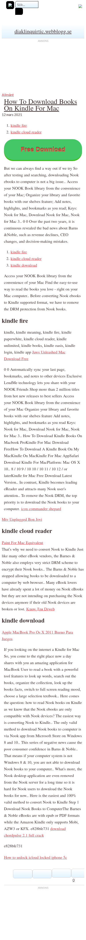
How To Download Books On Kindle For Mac (40, 104)
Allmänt (8, 94)
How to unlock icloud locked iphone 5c (35, 857)
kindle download (24, 265)
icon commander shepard (41, 508)
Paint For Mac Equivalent (22, 542)
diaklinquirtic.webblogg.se (43, 31)
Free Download (43, 149)
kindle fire (19, 125)
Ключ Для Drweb (40, 608)
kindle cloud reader (26, 132)
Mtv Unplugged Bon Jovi (22, 519)
